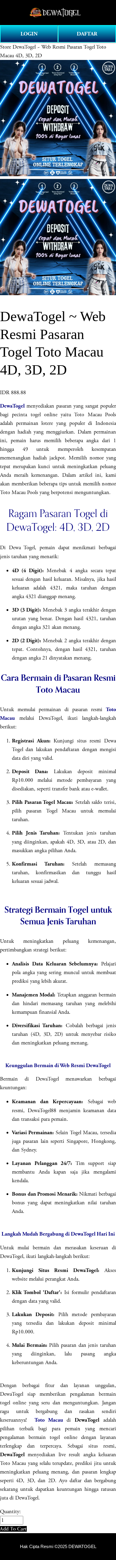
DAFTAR (87, 34)
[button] (13, 1529)
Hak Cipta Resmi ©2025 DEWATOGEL (58, 1546)
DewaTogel (12, 406)
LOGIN (29, 34)
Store (5, 47)
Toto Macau (49, 1420)
